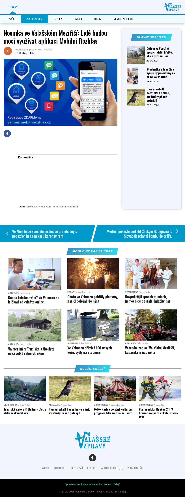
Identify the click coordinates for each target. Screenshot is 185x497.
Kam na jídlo (60, 468)
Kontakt (92, 468)
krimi (98, 19)
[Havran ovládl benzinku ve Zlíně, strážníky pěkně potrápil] (137, 97)
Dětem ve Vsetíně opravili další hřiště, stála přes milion (160, 52)
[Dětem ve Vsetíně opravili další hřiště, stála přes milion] (137, 55)
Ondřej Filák (26, 53)
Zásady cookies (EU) (112, 468)
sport (59, 19)
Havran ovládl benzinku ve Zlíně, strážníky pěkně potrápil (158, 95)
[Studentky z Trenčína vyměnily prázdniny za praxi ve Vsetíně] (137, 75)
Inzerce (45, 468)
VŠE (12, 19)
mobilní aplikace (39, 207)
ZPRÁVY (13, 7)
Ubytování (77, 468)
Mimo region (123, 19)
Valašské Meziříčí (66, 207)
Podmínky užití (135, 468)
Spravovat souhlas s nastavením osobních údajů (92, 484)
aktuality (34, 19)
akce (79, 19)
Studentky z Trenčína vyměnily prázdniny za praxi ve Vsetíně (161, 73)
